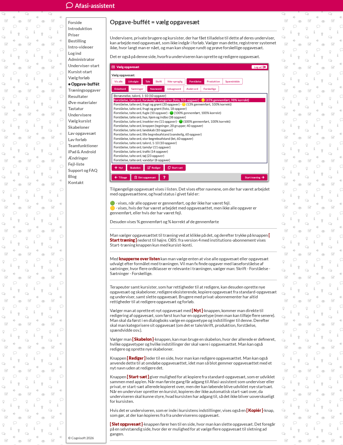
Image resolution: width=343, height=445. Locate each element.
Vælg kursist (79, 120)
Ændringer (78, 158)
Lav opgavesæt (82, 133)
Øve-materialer (82, 102)
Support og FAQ (82, 170)
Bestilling (77, 40)
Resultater (78, 96)
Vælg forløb (79, 77)
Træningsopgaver (84, 90)
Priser (73, 34)
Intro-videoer (80, 47)
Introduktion (80, 28)
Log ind (74, 53)
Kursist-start (80, 71)
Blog (72, 176)
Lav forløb (77, 139)
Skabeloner (78, 127)
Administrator (81, 59)
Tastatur (76, 108)
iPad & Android (82, 151)
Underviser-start (83, 65)
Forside (75, 22)
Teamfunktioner (83, 145)
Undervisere (79, 114)
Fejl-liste (76, 164)
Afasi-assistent (94, 5)
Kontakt (76, 182)
